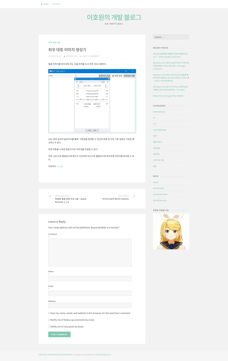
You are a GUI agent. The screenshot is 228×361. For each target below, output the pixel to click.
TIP (154, 123)
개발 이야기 (157, 142)
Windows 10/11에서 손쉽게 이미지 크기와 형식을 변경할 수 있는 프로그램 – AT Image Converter (171, 65)
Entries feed (158, 188)
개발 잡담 (156, 148)
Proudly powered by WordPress (56, 354)
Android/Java (159, 111)
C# (154, 117)
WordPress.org (159, 200)
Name (50, 273)
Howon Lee (71, 56)
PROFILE (57, 4)
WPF (155, 136)
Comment (50, 235)
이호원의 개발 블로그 (114, 17)
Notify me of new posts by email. (67, 326)
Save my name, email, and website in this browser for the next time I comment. (91, 313)
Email (50, 287)
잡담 (154, 166)
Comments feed (160, 194)
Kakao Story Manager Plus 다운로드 (168, 95)
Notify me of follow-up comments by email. (73, 319)
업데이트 (156, 154)
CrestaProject (103, 354)
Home (46, 4)
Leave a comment (90, 56)
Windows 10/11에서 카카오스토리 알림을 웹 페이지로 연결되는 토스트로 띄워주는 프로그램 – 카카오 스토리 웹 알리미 (171, 77)
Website (50, 301)
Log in (155, 182)
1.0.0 (60, 166)
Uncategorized (159, 129)
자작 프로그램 (54, 42)
